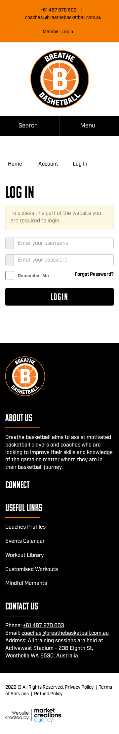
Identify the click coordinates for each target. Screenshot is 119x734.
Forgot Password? (94, 274)
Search (28, 126)
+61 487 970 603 (58, 10)
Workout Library (24, 555)
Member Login (58, 32)
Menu (87, 126)
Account (48, 164)
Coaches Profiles (25, 527)
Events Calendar (25, 541)
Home (15, 164)
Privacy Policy (79, 687)
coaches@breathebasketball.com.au (63, 18)
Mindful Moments (26, 583)
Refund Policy (48, 694)
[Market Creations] (33, 715)
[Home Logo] (59, 79)
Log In (80, 164)
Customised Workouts (31, 569)
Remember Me (33, 276)
